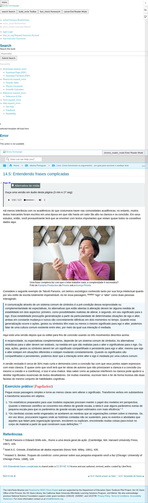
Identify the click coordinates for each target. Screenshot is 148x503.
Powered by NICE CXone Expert (44, 490)
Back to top (8, 476)
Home (16, 165)
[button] (10, 110)
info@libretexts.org (54, 499)
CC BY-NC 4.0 (63, 466)
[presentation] (43, 386)
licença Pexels (83, 285)
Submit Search (8, 58)
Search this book (7, 49)
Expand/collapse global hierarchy (6, 165)
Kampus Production (48, 285)
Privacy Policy (104, 496)
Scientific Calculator (15, 89)
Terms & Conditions (120, 496)
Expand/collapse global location (143, 165)
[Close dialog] (2, 139)
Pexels (65, 285)
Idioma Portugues (37, 165)
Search (7, 159)
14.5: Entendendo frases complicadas (21, 466)
